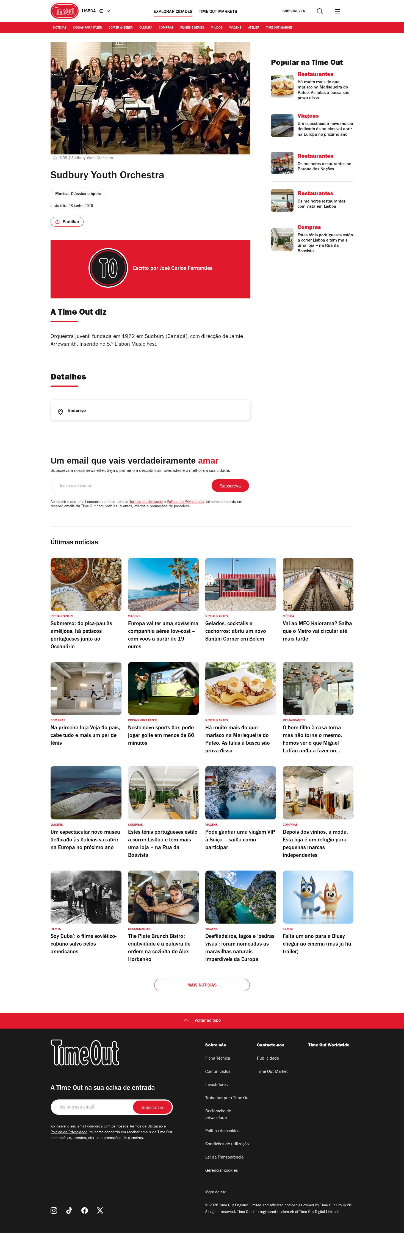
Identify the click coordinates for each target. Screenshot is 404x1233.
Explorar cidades (173, 12)
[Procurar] (319, 11)
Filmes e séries (192, 28)
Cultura (145, 28)
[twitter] (100, 1210)
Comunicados (217, 1072)
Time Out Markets (218, 12)
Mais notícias (202, 985)
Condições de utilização (227, 1144)
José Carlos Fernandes (186, 269)
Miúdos (217, 28)
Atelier (253, 28)
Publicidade (268, 1059)
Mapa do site (215, 1193)
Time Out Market (279, 28)
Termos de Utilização (146, 502)
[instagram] (54, 1210)
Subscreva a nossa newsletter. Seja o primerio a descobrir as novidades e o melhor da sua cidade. (140, 471)
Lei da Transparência (224, 1158)
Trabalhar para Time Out (227, 1098)
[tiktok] (69, 1210)
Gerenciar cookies (221, 1171)
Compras (166, 28)
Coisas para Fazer (87, 28)
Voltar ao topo (208, 1021)
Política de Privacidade (185, 502)
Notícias (60, 28)
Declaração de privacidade (218, 1114)
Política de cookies (222, 1131)
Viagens (235, 28)
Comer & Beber (121, 28)
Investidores (216, 1085)
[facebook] (84, 1210)
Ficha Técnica (217, 1059)
